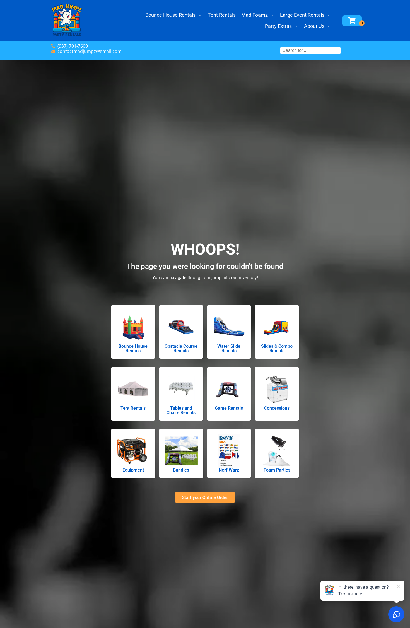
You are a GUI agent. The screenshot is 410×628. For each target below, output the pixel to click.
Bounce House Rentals (170, 15)
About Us (314, 26)
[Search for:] (310, 50)
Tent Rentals (222, 15)
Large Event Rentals (302, 15)
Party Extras (278, 26)
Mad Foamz (254, 15)
